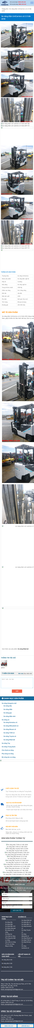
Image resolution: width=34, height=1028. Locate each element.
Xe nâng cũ (5, 720)
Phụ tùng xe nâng (8, 753)
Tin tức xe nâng (9, 944)
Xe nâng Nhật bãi (9, 740)
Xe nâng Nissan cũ (9, 729)
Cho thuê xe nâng (8, 750)
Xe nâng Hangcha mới (9, 703)
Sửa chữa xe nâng (10, 942)
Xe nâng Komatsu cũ (10, 722)
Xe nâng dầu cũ (26, 922)
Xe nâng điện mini (9, 716)
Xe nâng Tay (6, 743)
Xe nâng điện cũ (26, 924)
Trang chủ (5, 9)
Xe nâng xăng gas (10, 928)
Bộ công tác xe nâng (8, 757)
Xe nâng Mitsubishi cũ (10, 726)
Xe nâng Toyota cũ (9, 736)
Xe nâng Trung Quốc (9, 747)
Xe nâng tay (8, 934)
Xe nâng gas (7, 713)
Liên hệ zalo (25, 1026)
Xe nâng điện (7, 709)
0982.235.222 (22, 4)
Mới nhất (20, 673)
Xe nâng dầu (7, 706)
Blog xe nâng (9, 946)
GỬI (17, 691)
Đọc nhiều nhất (28, 673)
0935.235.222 (22, 2)
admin (3, 667)
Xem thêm (6, 961)
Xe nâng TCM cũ (9, 733)
